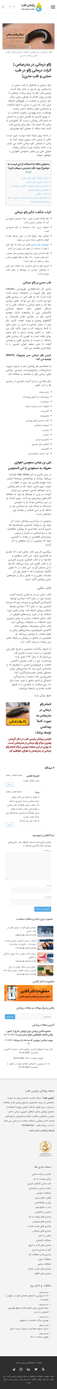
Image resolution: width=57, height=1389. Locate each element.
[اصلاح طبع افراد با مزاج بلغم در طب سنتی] (45, 931)
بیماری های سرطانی (42, 1231)
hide (29, 172)
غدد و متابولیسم (43, 1207)
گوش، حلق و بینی (43, 1197)
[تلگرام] (13, 1370)
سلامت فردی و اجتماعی (40, 1188)
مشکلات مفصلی (43, 1193)
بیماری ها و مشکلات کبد (39, 1254)
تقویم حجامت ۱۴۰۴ (34, 1058)
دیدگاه (47, 850)
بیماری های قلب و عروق (39, 1245)
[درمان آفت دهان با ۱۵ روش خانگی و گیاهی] (45, 957)
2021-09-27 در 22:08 (14, 792)
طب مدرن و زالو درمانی (37, 182)
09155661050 (28, 1125)
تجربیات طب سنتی (39, 244)
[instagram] (21, 1369)
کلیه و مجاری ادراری (41, 1250)
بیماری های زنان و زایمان (39, 1268)
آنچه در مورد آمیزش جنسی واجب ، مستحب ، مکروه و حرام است (19, 942)
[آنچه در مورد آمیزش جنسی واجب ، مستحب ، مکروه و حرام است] (45, 944)
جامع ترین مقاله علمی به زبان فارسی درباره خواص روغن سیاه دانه (19, 968)
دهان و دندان (44, 1235)
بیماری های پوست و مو (40, 1216)
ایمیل (47, 897)
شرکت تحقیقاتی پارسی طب (28, 1362)
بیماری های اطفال (43, 1273)
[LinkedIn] (28, 1369)
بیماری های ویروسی (41, 1221)
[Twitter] (36, 1369)
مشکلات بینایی (44, 1264)
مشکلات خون (44, 1259)
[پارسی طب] (31, 7)
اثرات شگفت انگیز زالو (37, 212)
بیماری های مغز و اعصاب (39, 1226)
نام (49, 885)
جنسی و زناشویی (43, 1212)
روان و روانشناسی (43, 1202)
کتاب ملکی (42, 194)
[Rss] (43, 1369)
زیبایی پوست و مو (42, 1179)
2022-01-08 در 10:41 (14, 775)
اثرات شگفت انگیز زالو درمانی (35, 178)
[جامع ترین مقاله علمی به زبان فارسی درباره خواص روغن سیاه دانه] (45, 970)
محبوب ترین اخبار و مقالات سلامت (34, 919)
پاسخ (10, 784)
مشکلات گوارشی (43, 1240)
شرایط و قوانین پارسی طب (41, 1130)
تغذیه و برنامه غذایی (41, 1174)
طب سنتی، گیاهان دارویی (39, 1183)
